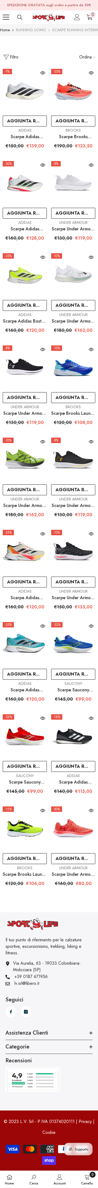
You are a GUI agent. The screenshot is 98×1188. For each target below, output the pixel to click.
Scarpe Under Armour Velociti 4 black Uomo (25, 413)
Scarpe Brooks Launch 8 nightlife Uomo (25, 874)
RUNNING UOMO (31, 30)
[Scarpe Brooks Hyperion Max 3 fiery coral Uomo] (73, 91)
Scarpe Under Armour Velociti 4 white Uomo (73, 229)
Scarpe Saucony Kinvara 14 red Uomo (24, 782)
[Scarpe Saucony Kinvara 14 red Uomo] (25, 736)
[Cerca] (20, 17)
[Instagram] (25, 1011)
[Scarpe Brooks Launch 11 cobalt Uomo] (73, 367)
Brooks (73, 130)
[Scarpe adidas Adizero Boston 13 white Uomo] (25, 183)
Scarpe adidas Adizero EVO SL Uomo (25, 137)
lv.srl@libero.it (26, 983)
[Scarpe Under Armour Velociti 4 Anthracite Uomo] (73, 460)
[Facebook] (10, 1011)
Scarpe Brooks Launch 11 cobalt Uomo (73, 413)
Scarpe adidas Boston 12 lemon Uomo (25, 321)
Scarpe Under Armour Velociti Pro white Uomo (73, 321)
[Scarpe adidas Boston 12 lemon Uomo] (25, 275)
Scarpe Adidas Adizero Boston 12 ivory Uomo (25, 598)
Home (5, 30)
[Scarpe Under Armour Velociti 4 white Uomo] (73, 183)
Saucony (73, 683)
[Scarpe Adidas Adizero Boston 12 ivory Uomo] (25, 552)
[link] (34, 1179)
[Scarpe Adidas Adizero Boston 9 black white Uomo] (73, 736)
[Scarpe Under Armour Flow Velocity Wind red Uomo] (73, 828)
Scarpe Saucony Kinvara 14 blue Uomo (73, 690)
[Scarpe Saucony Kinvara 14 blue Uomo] (73, 644)
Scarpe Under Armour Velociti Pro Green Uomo (24, 505)
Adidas (25, 130)
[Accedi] (77, 17)
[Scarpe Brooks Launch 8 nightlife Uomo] (25, 828)
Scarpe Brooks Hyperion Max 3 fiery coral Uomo (73, 137)
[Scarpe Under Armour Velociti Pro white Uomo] (73, 275)
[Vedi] (43, 73)
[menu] (6, 17)
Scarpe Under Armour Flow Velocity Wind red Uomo (73, 874)
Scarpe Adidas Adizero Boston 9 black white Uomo (73, 782)
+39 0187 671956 (31, 976)
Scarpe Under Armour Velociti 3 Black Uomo (73, 598)
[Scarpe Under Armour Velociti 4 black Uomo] (25, 367)
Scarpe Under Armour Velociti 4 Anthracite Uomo (73, 505)
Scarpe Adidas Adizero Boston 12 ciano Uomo (25, 690)
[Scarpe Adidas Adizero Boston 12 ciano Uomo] (25, 644)
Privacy (85, 1121)
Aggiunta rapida (27, 121)
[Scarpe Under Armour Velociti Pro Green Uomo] (25, 460)
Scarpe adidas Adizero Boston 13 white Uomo (24, 229)
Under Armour (73, 222)
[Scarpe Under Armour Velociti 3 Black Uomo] (73, 552)
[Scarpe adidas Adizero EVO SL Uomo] (25, 91)
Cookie (49, 1132)
